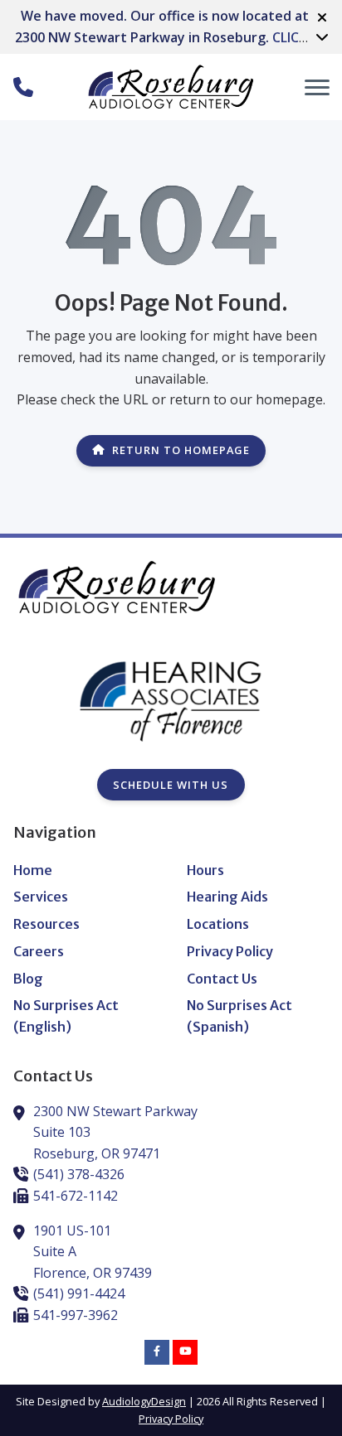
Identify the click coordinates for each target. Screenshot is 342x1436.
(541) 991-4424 (79, 1293)
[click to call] (23, 87)
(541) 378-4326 (79, 1174)
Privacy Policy (171, 1418)
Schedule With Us (170, 784)
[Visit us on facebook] (156, 1352)
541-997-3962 (75, 1315)
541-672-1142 (75, 1196)
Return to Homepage (181, 449)
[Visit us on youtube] (185, 1352)
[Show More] (322, 36)
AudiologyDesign (144, 1401)
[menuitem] (84, 871)
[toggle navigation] (317, 87)
